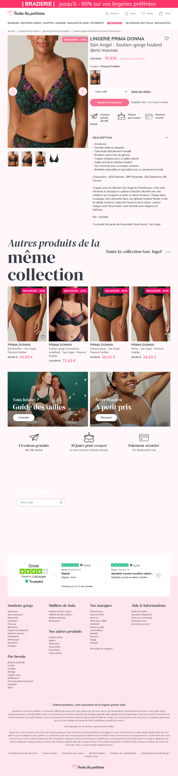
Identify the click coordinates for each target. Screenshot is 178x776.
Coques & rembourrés (18, 630)
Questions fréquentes (141, 614)
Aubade (94, 633)
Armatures (13, 611)
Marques (13, 23)
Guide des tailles (141, 91)
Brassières (13, 642)
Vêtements (97, 23)
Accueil (11, 31)
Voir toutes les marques (101, 648)
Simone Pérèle (97, 614)
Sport (10, 687)
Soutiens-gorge (31, 23)
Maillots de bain (78, 23)
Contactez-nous (139, 620)
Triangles (12, 646)
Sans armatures (15, 614)
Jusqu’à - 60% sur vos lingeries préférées (89, 4)
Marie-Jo (94, 617)
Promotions (54, 650)
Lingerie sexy (14, 675)
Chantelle (94, 624)
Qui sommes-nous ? (140, 624)
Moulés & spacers (16, 633)
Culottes (48, 23)
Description (102, 137)
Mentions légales (97, 753)
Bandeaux (12, 627)
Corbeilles (12, 620)
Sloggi (93, 639)
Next (82, 91)
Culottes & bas (56, 637)
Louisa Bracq (96, 630)
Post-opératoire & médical (20, 681)
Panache (94, 636)
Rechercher (114, 13)
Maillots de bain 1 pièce (60, 611)
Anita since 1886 (98, 620)
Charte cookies (50, 753)
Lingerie (60, 23)
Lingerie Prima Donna (28, 31)
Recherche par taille (139, 23)
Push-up (12, 624)
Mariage (11, 671)
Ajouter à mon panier (109, 102)
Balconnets (13, 617)
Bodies (52, 640)
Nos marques (101, 605)
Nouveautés (162, 23)
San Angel (154, 224)
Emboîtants (13, 636)
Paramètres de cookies (73, 753)
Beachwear (54, 620)
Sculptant (12, 684)
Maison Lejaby (97, 627)
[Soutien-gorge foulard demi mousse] (48, 91)
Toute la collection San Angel (134, 251)
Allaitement (13, 678)
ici (63, 529)
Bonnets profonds (16, 662)
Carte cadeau (55, 653)
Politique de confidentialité (123, 753)
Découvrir (106, 417)
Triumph (94, 642)
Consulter (23, 417)
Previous (13, 91)
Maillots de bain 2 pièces (60, 614)
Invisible (11, 668)
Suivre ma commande (141, 617)
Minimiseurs (13, 639)
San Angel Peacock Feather (56, 31)
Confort (11, 665)
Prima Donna (96, 611)
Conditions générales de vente (23, 753)
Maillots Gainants (57, 617)
